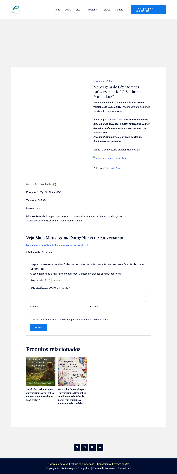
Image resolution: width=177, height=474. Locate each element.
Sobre (68, 9)
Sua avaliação (40, 280)
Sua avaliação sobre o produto (50, 287)
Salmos (110, 81)
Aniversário (99, 81)
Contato (119, 9)
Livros (107, 9)
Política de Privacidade (82, 464)
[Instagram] (84, 447)
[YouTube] (100, 447)
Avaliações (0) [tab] (48, 184)
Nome (34, 306)
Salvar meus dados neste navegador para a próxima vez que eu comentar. (71, 319)
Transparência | (105, 464)
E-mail (94, 306)
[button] (81, 9)
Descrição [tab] (31, 184)
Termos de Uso (121, 464)
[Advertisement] (88, 39)
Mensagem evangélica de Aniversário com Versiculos (56, 245)
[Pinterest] (92, 447)
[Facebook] (77, 447)
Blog (78, 9)
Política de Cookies (58, 464)
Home (57, 9)
